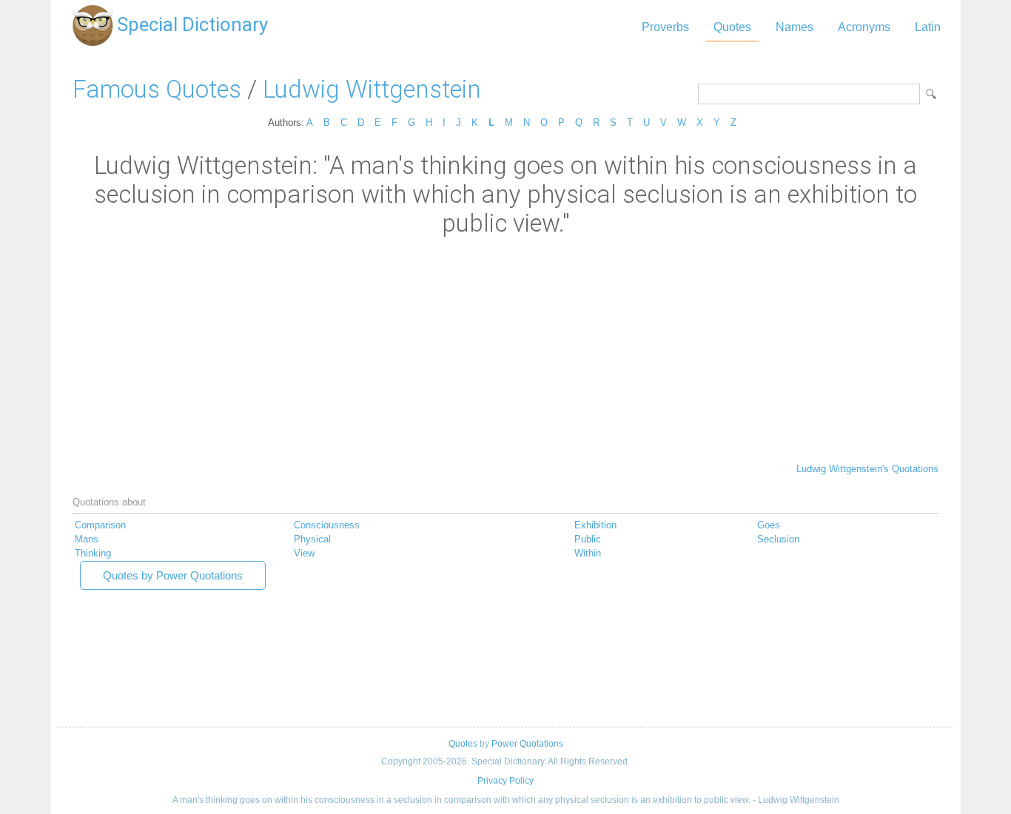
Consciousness (327, 525)
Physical (312, 539)
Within (587, 553)
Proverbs (665, 27)
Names (794, 27)
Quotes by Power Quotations (173, 575)
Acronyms (864, 27)
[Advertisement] (505, 348)
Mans (86, 539)
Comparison (100, 525)
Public (587, 539)
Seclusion (778, 539)
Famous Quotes (157, 89)
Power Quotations (527, 744)
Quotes (732, 27)
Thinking (93, 553)
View (304, 553)
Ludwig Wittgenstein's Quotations (867, 468)
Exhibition (595, 525)
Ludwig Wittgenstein (372, 89)
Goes (768, 525)
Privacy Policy (505, 781)
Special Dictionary (192, 24)
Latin (928, 27)
